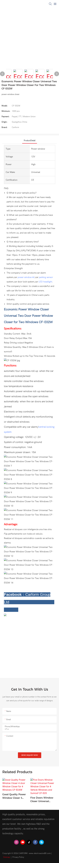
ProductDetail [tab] (29, 140)
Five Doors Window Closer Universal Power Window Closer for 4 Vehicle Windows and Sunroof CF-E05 (43, 799)
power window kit (26, 277)
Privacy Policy (18, 857)
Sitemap (6, 857)
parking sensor (46, 277)
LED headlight (45, 281)
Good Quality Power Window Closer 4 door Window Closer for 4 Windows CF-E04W (14, 796)
